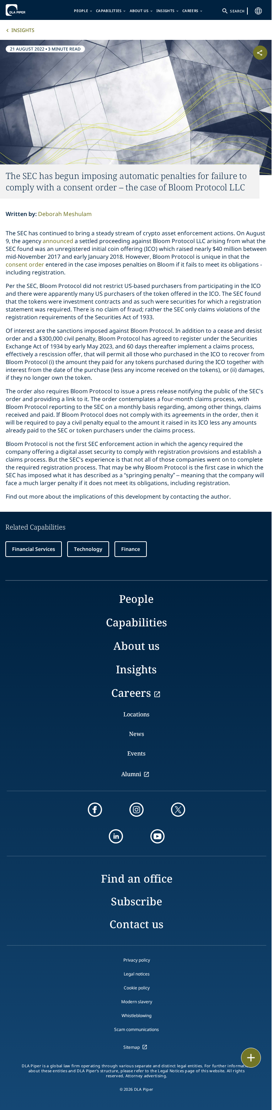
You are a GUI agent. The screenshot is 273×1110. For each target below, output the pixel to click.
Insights (165, 10)
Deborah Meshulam (65, 214)
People (81, 10)
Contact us (136, 924)
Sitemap (131, 1047)
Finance (130, 549)
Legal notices (137, 974)
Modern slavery (136, 1002)
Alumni (131, 774)
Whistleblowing (136, 1015)
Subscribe (136, 901)
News (136, 734)
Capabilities (109, 10)
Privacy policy (136, 960)
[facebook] (95, 810)
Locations (136, 714)
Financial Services (33, 549)
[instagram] (136, 810)
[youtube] (157, 836)
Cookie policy (137, 988)
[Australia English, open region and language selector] (258, 11)
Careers (190, 10)
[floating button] (251, 1058)
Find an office (136, 878)
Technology (88, 549)
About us (139, 10)
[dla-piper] (27, 10)
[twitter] (178, 810)
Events (136, 753)
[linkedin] (116, 836)
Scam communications (136, 1029)
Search (237, 11)
